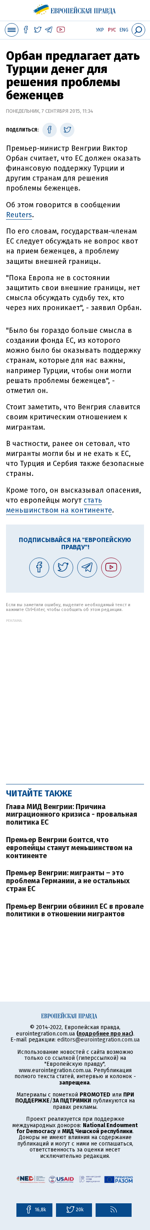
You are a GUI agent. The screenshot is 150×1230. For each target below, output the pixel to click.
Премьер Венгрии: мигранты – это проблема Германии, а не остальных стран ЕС (68, 880)
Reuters (19, 214)
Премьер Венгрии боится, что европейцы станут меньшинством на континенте (69, 847)
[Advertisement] (75, 697)
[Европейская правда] (75, 8)
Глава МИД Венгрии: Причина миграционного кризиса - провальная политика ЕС (71, 814)
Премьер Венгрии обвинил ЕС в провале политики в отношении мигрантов (75, 910)
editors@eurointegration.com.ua (98, 1039)
